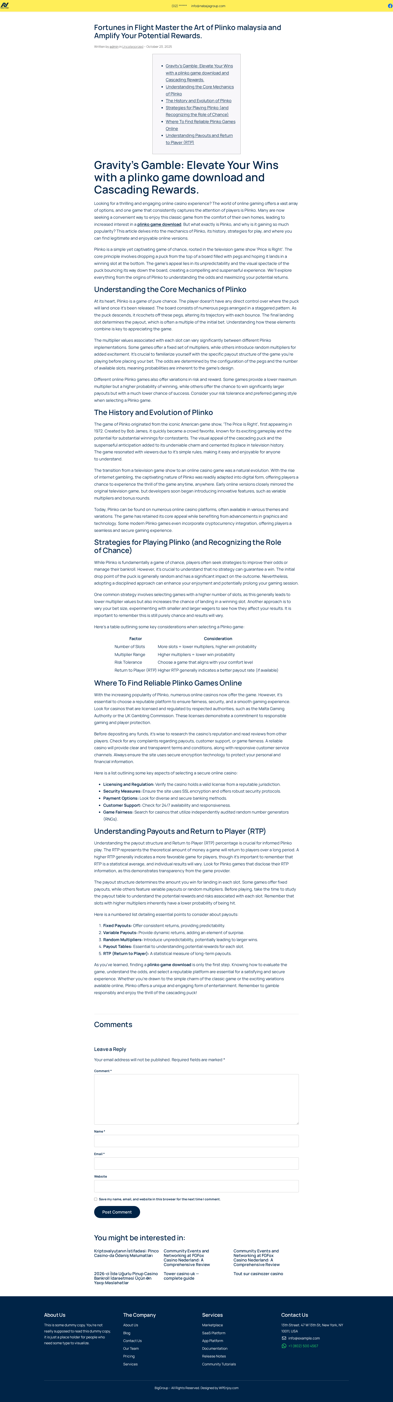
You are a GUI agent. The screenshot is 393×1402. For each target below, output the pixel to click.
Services (130, 1364)
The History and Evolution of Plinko (199, 100)
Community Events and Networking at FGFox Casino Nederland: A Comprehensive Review (187, 1258)
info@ (195, 6)
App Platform (212, 1340)
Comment (103, 1071)
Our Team (131, 1348)
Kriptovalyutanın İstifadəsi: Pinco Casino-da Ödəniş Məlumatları (126, 1253)
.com (221, 6)
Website (100, 1176)
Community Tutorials (219, 1364)
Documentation (214, 1348)
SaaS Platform (213, 1333)
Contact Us (132, 1340)
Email (99, 1154)
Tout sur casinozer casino (258, 1273)
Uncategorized (132, 46)
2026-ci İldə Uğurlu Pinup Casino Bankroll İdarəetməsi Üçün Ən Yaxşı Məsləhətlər (126, 1278)
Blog (126, 1333)
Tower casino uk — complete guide (181, 1276)
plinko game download (159, 224)
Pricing (129, 1356)
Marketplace (212, 1325)
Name (99, 1131)
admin (114, 46)
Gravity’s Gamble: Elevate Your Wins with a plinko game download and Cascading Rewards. (199, 72)
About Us (130, 1325)
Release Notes (214, 1356)
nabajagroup (209, 6)
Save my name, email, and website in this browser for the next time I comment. (160, 1199)
